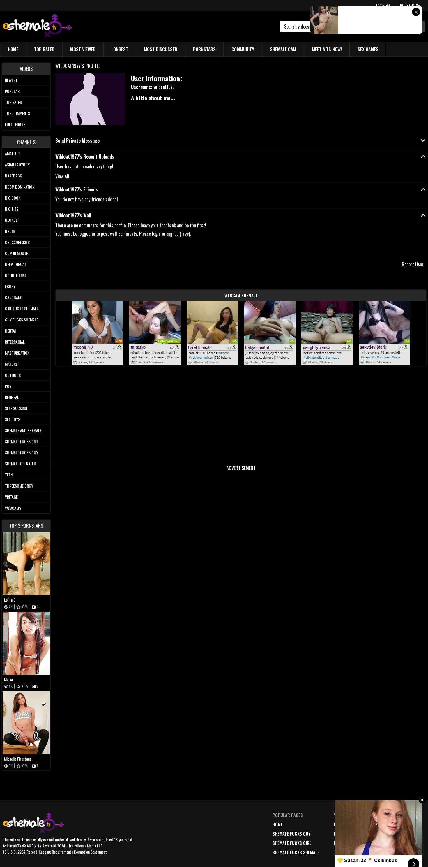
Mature (11, 364)
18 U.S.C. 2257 (390, 843)
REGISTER (407, 5)
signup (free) (178, 233)
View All (62, 176)
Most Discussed (160, 49)
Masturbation (17, 353)
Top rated (13, 102)
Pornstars (204, 49)
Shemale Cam (283, 49)
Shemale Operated (20, 463)
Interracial (15, 342)
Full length (15, 124)
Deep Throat (15, 264)
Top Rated (44, 49)
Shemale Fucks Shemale (296, 852)
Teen (9, 475)
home (278, 824)
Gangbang (13, 297)
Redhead (12, 397)
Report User (413, 264)
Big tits (11, 209)
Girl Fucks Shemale (21, 308)
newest (341, 824)
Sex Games (368, 49)
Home (13, 49)
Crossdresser (17, 242)
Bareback (13, 176)
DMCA (382, 824)
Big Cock (12, 198)
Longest (119, 49)
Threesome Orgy (19, 486)
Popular (12, 91)
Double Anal (15, 275)
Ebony (10, 286)
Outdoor (13, 375)
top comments (348, 852)
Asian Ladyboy (17, 164)
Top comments (17, 113)
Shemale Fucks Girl (21, 441)
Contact (385, 852)
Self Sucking (16, 408)
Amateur (12, 153)
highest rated (348, 843)
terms (383, 833)
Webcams (13, 508)
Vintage (11, 497)
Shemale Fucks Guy (21, 452)
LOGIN (380, 5)
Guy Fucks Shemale (21, 319)
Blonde (11, 220)
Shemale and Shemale (23, 430)
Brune (10, 231)
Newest (11, 80)
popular (342, 833)
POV (8, 386)
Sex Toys (12, 419)
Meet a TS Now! (327, 49)
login (156, 233)
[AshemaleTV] (37, 26)
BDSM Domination (19, 187)
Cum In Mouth (17, 253)
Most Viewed (82, 49)
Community (242, 49)
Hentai (10, 331)
